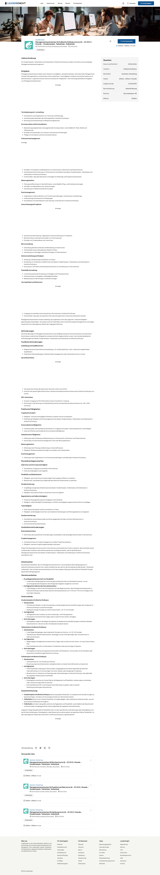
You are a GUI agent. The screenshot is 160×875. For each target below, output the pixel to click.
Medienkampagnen (62, 863)
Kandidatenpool (61, 852)
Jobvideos (60, 858)
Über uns (122, 847)
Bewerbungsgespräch (105, 844)
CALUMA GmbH (39, 40)
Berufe (68, 3)
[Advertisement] (58, 97)
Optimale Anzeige (104, 847)
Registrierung (124, 844)
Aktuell (60, 3)
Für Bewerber (77, 3)
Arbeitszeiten (82, 863)
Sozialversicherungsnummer (107, 861)
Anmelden (132, 3)
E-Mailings (60, 861)
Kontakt (122, 863)
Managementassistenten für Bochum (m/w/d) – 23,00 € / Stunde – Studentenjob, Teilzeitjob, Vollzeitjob (56, 763)
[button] (123, 3)
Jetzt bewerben (127, 41)
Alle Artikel (102, 863)
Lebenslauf (81, 852)
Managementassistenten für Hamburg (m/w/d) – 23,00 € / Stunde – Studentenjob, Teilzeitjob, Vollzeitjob (56, 813)
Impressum (123, 861)
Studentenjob (40, 49)
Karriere (101, 855)
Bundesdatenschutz (125, 855)
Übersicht (59, 844)
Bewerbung (81, 855)
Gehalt (80, 861)
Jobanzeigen (60, 850)
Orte (121, 850)
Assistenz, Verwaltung (36, 760)
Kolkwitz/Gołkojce (130, 69)
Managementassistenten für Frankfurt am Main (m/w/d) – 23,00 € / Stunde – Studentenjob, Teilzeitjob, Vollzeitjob (59, 788)
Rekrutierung (102, 850)
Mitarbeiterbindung (104, 858)
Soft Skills (102, 852)
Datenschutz (123, 852)
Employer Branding (62, 855)
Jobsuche (81, 847)
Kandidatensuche (62, 847)
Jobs (41, 3)
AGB (121, 858)
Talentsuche (50, 3)
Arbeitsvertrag (82, 858)
